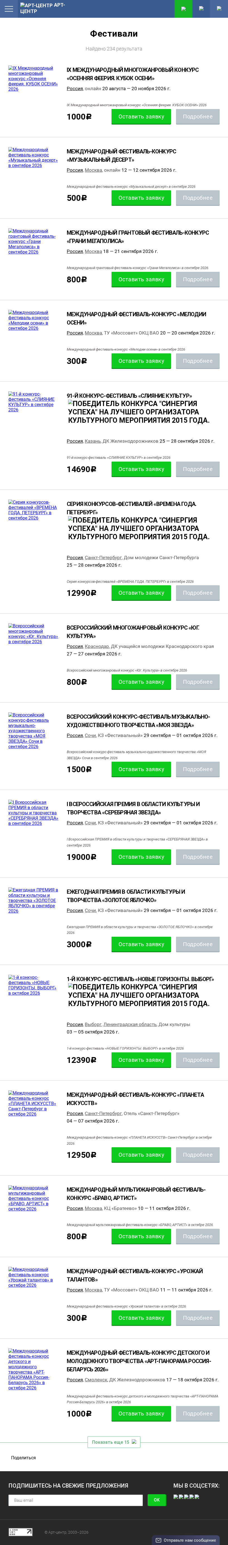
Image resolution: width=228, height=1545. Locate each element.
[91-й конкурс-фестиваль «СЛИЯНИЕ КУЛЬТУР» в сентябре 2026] (33, 401)
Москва (93, 170)
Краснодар (97, 646)
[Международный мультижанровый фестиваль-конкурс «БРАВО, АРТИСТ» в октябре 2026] (33, 1198)
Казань (93, 441)
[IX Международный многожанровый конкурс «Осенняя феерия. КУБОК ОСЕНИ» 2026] (33, 78)
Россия (75, 88)
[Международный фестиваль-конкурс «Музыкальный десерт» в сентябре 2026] (33, 157)
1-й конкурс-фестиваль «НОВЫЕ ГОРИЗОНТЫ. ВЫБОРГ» (140, 979)
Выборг (93, 1024)
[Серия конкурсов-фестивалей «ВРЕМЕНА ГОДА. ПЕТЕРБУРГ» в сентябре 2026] (33, 510)
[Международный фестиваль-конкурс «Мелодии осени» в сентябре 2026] (33, 320)
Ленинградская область (130, 1024)
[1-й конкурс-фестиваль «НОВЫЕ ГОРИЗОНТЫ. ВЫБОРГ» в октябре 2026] (33, 985)
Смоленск (96, 1379)
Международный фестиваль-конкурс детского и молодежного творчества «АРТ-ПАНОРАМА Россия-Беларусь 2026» (139, 1361)
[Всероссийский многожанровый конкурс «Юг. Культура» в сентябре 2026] (33, 633)
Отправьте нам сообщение (190, 1540)
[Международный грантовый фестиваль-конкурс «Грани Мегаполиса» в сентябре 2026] (33, 241)
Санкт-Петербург (103, 557)
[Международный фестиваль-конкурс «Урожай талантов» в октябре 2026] (33, 1277)
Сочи (90, 735)
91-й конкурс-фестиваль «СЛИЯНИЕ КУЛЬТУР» (129, 395)
